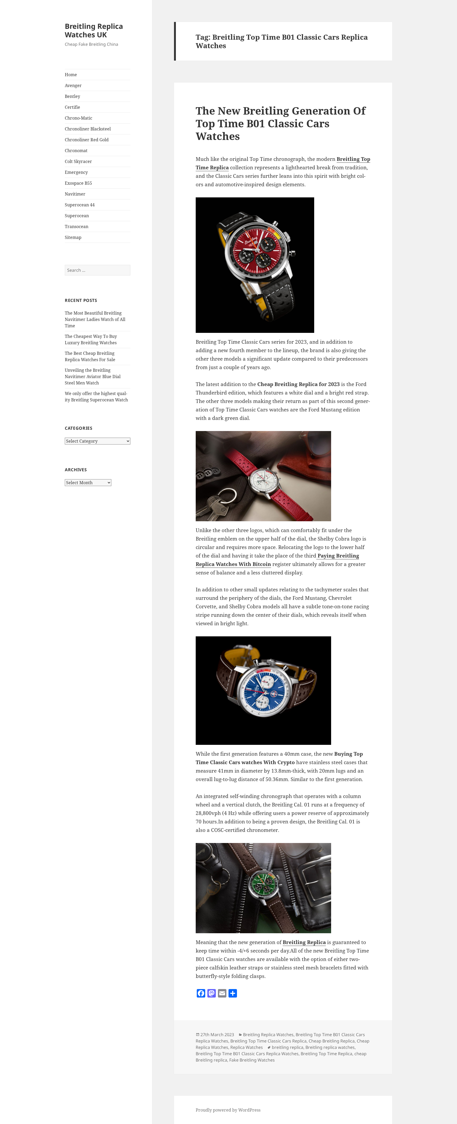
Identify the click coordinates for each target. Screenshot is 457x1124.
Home (71, 75)
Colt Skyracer (78, 161)
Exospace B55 (78, 183)
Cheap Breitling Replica (332, 1041)
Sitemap (73, 237)
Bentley (72, 96)
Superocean (77, 216)
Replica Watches (246, 1047)
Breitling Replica (304, 942)
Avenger (73, 85)
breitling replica (287, 1047)
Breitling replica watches (330, 1047)
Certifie (72, 107)
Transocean (76, 226)
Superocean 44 (80, 205)
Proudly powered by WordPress (228, 1110)
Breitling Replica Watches (268, 1034)
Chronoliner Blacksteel (88, 129)
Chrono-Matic (78, 118)
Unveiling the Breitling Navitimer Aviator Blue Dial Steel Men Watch (93, 376)
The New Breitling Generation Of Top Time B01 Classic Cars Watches (280, 123)
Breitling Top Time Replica (326, 1054)
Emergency (76, 172)
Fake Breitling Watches (252, 1060)
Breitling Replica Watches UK (94, 30)
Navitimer (75, 194)
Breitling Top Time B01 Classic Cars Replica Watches (247, 1054)
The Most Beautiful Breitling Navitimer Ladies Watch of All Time (95, 319)
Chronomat (76, 150)
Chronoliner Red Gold (87, 140)
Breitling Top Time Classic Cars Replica (268, 1041)
